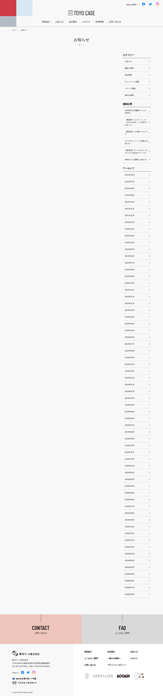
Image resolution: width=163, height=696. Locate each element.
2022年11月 (129, 290)
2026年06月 (129, 581)
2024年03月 (129, 398)
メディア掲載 (130, 88)
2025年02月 (129, 472)
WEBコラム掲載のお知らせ (136, 160)
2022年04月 (129, 242)
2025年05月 (129, 493)
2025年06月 (129, 500)
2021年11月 (129, 209)
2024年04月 (129, 405)
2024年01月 (129, 385)
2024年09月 (129, 439)
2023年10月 (129, 364)
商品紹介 (46, 22)
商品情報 (128, 75)
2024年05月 (129, 412)
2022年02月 (129, 229)
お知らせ (59, 22)
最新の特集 (129, 68)
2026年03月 (129, 560)
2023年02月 (129, 310)
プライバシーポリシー (116, 665)
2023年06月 (129, 337)
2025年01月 (129, 466)
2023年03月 (129, 317)
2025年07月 (129, 506)
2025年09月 (129, 520)
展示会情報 (129, 95)
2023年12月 (129, 378)
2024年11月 (129, 452)
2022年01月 (129, 222)
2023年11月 (129, 371)
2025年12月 (129, 540)
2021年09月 (129, 195)
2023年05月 (129, 330)
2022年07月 (129, 263)
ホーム (14, 30)
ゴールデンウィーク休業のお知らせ (136, 142)
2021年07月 (129, 182)
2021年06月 (129, 175)
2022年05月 (129, 249)
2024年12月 (129, 459)
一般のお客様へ (114, 658)
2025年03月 (129, 479)
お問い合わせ (115, 22)
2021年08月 (129, 188)
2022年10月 (129, 283)
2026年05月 (129, 574)
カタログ (86, 22)
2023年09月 (129, 357)
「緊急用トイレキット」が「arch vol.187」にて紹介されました (136, 122)
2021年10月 (129, 202)
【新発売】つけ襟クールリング (136, 133)
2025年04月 (129, 486)
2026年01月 (129, 547)
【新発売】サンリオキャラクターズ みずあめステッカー (136, 151)
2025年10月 (129, 527)
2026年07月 (129, 587)
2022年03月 (129, 236)
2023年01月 (129, 303)
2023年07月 (129, 344)
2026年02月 (129, 554)
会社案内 (73, 22)
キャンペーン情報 (132, 82)
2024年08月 (129, 432)
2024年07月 (129, 425)
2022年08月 (129, 270)
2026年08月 (129, 594)
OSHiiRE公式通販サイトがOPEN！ (135, 111)
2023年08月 (129, 351)
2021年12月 (129, 215)
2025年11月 (129, 533)
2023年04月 (129, 324)
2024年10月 (129, 445)
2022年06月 (129, 256)
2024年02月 (129, 391)
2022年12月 (129, 297)
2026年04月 (129, 567)
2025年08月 (129, 513)
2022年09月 (129, 276)
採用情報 (100, 22)
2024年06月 (129, 418)
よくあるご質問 (91, 658)
